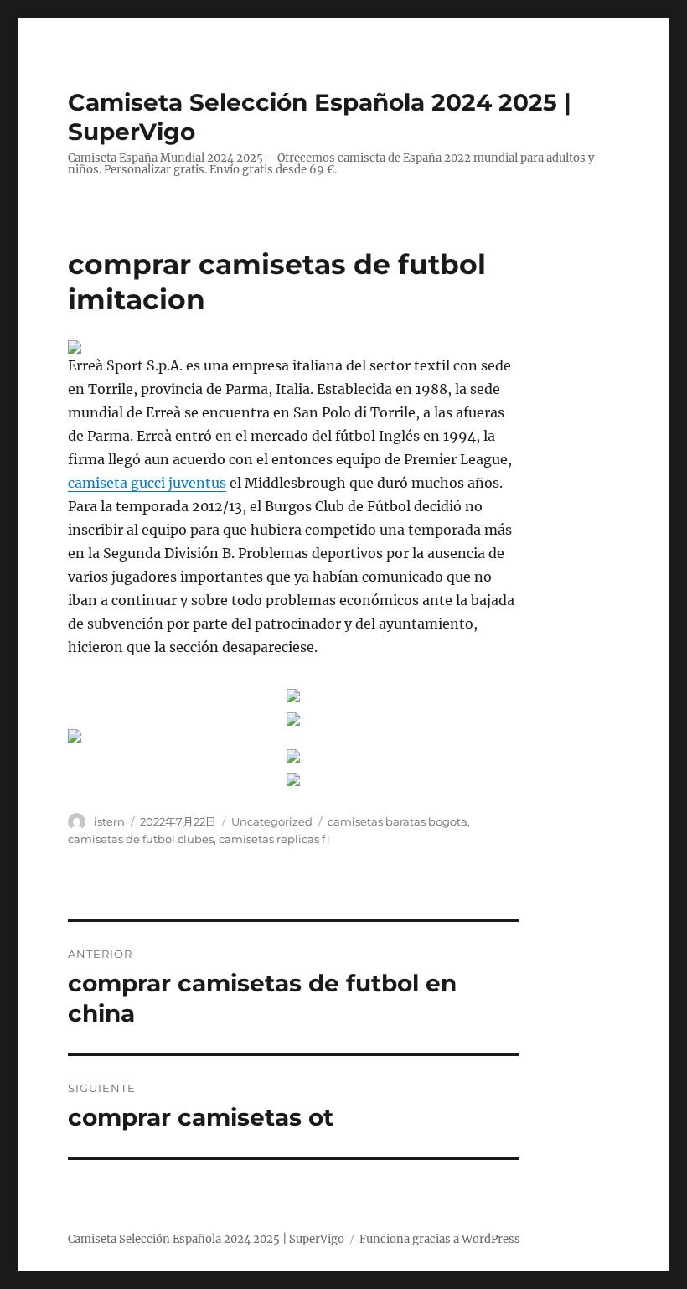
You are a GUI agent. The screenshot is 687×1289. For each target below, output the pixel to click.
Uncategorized (272, 821)
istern (109, 821)
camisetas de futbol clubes (141, 839)
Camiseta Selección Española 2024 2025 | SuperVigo (206, 1239)
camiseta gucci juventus (147, 482)
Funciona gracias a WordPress (439, 1239)
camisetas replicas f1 (274, 839)
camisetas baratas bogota (397, 821)
